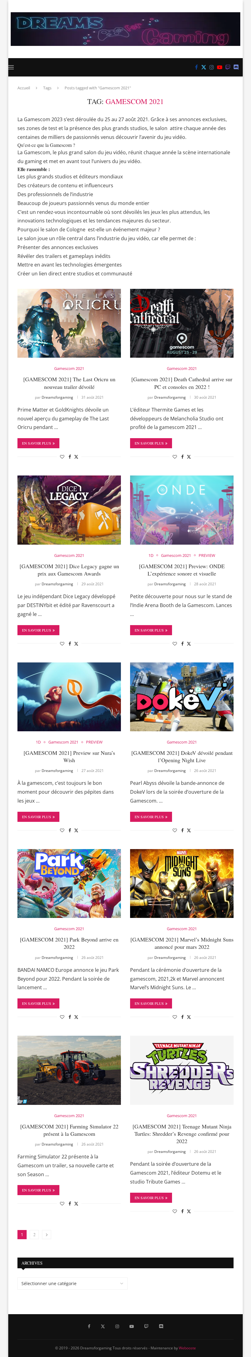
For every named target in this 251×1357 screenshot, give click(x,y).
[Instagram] (211, 67)
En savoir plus (36, 443)
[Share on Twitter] (76, 457)
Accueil (23, 88)
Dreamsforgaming (57, 397)
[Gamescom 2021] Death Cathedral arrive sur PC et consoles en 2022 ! (181, 382)
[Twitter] (203, 67)
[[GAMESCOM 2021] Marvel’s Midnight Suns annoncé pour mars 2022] (182, 883)
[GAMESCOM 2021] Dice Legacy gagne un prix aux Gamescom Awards (69, 569)
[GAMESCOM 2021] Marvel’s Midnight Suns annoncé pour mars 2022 (182, 943)
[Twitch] (227, 67)
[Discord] (236, 67)
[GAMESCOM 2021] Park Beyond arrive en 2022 (69, 943)
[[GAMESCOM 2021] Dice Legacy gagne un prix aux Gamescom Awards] (69, 509)
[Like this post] (62, 457)
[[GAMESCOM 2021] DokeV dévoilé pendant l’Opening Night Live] (182, 696)
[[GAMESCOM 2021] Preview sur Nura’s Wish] (69, 696)
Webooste (187, 1348)
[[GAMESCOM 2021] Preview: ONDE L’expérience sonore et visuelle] (182, 509)
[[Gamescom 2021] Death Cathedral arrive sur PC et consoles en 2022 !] (182, 323)
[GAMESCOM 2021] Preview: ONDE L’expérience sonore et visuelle (182, 569)
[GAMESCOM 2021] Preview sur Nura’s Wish (69, 756)
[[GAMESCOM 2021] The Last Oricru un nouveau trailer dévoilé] (69, 323)
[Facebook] (196, 67)
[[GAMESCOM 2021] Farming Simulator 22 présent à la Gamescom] (69, 1070)
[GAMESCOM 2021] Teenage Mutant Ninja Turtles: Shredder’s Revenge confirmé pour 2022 (182, 1134)
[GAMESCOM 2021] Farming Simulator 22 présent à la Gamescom (69, 1130)
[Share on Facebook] (70, 457)
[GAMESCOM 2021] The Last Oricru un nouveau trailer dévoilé (69, 382)
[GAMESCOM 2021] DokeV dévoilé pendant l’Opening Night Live (182, 756)
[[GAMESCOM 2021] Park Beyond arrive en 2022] (69, 883)
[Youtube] (219, 67)
